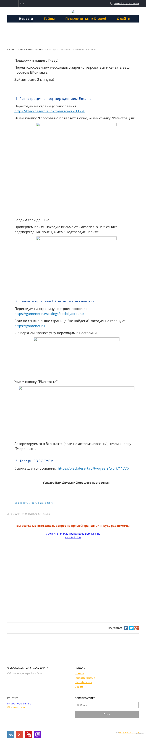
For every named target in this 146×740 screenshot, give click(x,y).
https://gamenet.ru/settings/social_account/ (49, 313)
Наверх (139, 733)
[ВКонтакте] (126, 628)
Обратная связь (16, 707)
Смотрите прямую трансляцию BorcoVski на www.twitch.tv (73, 535)
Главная (11, 49)
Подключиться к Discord (85, 18)
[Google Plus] (136, 628)
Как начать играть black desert (33, 502)
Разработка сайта (129, 732)
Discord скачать (83, 682)
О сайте (123, 18)
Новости (26, 18)
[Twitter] (131, 628)
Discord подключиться (126, 3)
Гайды (49, 18)
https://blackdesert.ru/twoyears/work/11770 (49, 111)
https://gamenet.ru (29, 325)
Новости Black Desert (31, 49)
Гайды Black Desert (85, 677)
